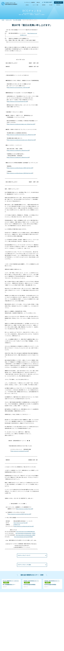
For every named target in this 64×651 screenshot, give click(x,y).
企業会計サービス (39, 638)
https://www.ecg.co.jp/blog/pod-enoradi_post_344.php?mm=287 (21, 134)
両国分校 (38, 2)
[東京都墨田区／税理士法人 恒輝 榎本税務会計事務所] (10, 3)
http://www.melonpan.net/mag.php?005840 (23, 536)
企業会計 (27, 4)
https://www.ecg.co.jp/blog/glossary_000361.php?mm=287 (20, 168)
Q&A (25, 641)
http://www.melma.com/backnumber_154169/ (25, 533)
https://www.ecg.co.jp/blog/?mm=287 (24, 508)
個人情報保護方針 (19, 648)
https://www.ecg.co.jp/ (32, 33)
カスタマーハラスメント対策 (28, 648)
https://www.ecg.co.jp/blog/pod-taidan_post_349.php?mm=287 (21, 124)
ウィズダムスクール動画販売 (29, 2)
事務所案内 (58, 4)
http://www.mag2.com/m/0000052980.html (25, 531)
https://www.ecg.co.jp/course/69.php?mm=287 (17, 101)
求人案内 (50, 4)
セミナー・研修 (35, 4)
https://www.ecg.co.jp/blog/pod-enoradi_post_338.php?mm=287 (21, 140)
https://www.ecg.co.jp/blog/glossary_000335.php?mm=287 (20, 173)
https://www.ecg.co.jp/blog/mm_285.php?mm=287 (18, 150)
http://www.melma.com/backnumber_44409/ (25, 535)
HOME (26, 638)
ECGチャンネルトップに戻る (24, 564)
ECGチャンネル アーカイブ (24, 555)
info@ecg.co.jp (23, 35)
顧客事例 (43, 4)
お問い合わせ (59, 2)
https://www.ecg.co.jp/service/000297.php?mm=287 (19, 514)
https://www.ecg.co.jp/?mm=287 (21, 522)
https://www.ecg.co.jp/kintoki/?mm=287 (19, 451)
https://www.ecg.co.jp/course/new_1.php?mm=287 (18, 87)
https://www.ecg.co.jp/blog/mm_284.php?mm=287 (18, 157)
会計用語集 (38, 641)
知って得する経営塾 (52, 641)
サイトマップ (37, 648)
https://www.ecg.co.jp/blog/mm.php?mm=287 (24, 526)
